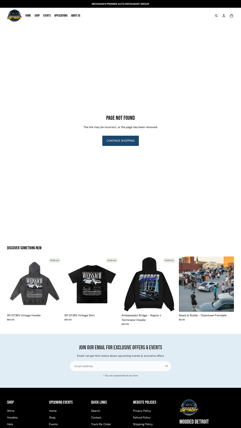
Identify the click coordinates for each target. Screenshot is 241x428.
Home (53, 411)
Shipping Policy (143, 424)
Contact (96, 417)
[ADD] (228, 306)
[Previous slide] (12, 284)
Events (53, 424)
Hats (10, 424)
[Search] (216, 16)
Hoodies (12, 417)
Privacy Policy (142, 411)
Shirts (10, 411)
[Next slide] (57, 284)
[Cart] (231, 16)
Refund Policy (142, 417)
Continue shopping (121, 141)
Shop (52, 417)
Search (95, 411)
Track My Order (101, 424)
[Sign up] (166, 366)
